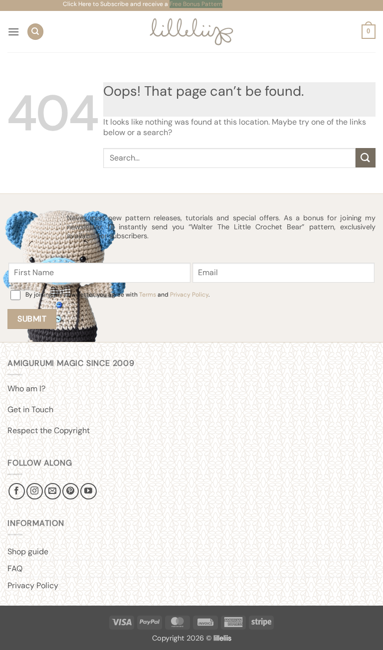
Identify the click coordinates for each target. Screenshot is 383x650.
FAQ (14, 568)
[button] (13, 31)
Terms (147, 295)
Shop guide (27, 551)
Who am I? (26, 388)
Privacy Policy (189, 295)
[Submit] (366, 157)
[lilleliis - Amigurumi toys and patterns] (192, 31)
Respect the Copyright (48, 430)
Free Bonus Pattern (196, 4)
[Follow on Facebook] (16, 491)
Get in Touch (30, 409)
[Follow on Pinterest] (70, 491)
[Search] (35, 31)
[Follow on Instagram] (34, 491)
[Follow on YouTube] (88, 491)
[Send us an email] (52, 491)
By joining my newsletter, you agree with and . (117, 295)
